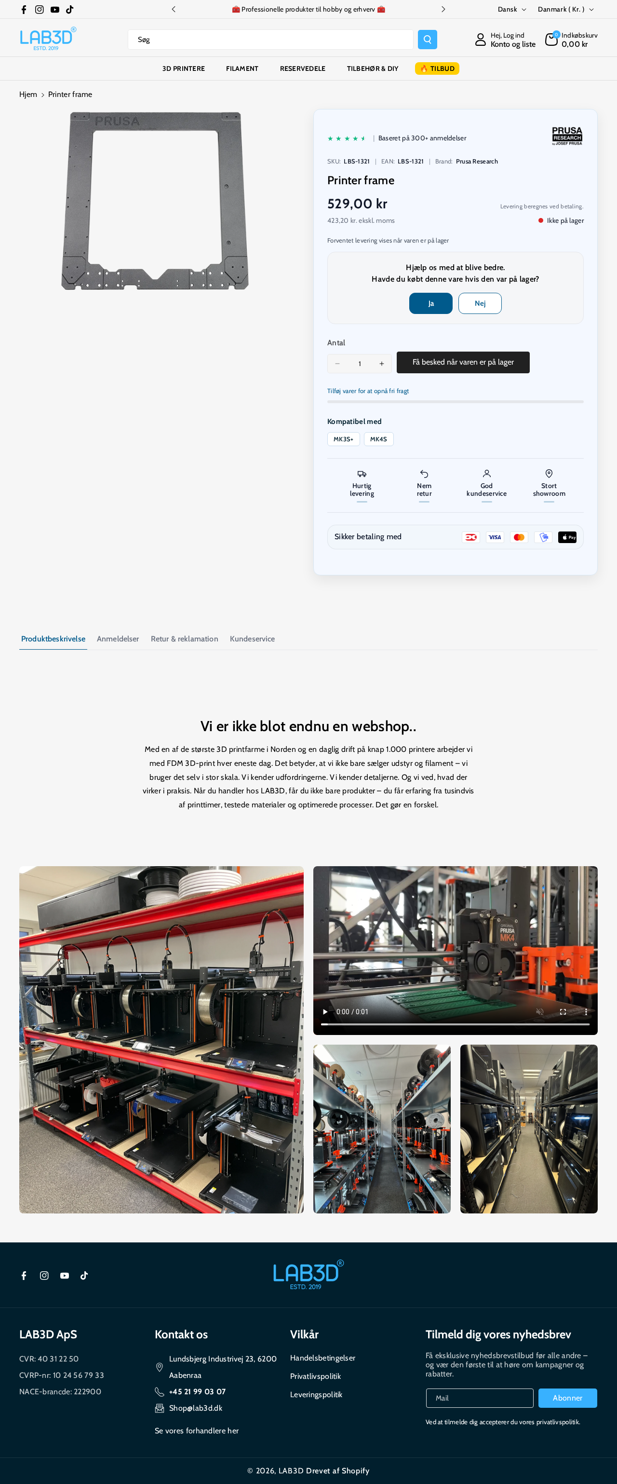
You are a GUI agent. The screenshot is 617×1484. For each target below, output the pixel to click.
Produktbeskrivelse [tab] (53, 638)
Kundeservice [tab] (252, 638)
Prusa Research (477, 161)
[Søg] (427, 39)
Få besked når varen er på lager (463, 362)
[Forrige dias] (173, 9)
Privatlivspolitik (315, 1376)
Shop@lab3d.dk (195, 1408)
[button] (571, 39)
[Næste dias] (443, 9)
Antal (336, 342)
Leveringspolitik (316, 1394)
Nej (480, 303)
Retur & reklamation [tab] (184, 638)
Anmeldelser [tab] (118, 638)
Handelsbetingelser (322, 1357)
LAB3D (291, 1470)
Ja (431, 303)
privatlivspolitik (558, 1422)
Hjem (28, 94)
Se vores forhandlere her (197, 1430)
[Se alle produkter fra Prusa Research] (567, 136)
